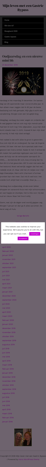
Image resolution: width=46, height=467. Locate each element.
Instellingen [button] (35, 234)
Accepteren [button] (23, 238)
